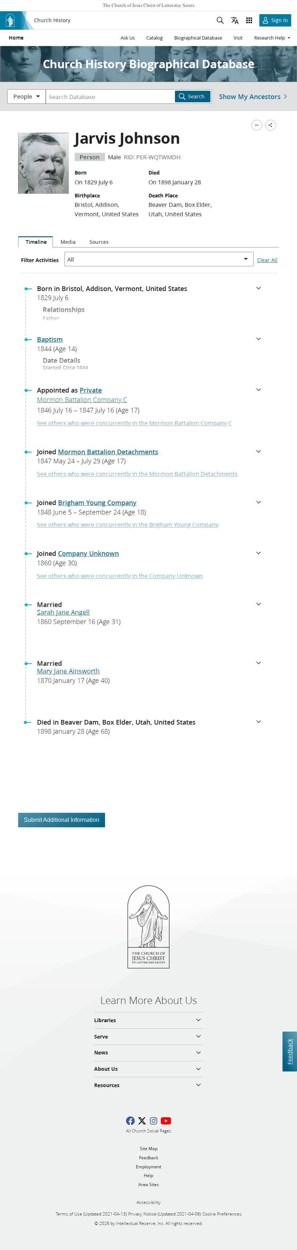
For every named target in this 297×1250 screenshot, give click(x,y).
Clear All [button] (267, 260)
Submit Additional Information (61, 820)
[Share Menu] (270, 125)
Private (91, 390)
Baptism (50, 339)
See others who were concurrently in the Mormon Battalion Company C (134, 423)
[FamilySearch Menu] (256, 125)
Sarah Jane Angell (63, 612)
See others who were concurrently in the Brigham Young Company (127, 524)
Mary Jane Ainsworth (68, 671)
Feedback (289, 1052)
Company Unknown (88, 553)
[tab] (35, 242)
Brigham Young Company (97, 502)
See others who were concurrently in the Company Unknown (120, 575)
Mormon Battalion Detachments (108, 451)
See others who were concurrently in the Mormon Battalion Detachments (137, 474)
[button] (151, 295)
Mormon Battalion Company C (82, 399)
